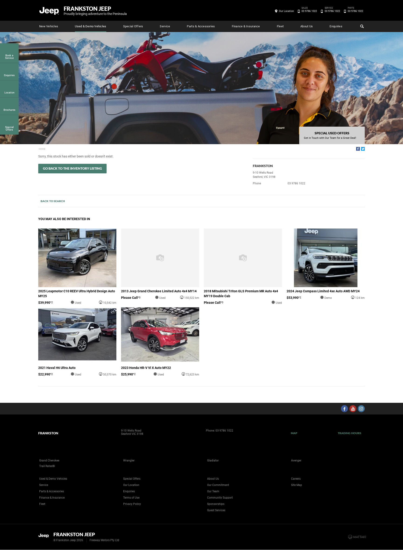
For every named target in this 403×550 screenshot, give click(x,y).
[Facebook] (358, 149)
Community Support (220, 497)
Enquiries (336, 26)
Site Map (296, 485)
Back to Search (53, 201)
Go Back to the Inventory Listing (72, 168)
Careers (296, 478)
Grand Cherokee (49, 460)
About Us (306, 26)
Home (42, 149)
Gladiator (213, 460)
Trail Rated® (47, 466)
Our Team (213, 491)
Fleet (280, 26)
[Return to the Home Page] (45, 536)
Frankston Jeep (95, 10)
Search (361, 26)
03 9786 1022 (309, 11)
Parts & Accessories (201, 26)
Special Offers (133, 26)
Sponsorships (215, 504)
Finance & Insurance (246, 26)
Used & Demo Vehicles (90, 26)
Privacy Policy (132, 504)
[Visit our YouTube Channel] (352, 408)
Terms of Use (131, 497)
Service (165, 26)
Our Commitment (218, 485)
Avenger (296, 460)
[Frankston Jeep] (49, 10)
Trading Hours (349, 433)
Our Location (286, 11)
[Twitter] (363, 149)
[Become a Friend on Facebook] (344, 408)
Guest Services (216, 510)
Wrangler (129, 460)
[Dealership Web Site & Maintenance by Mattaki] (357, 536)
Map (294, 433)
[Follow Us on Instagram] (361, 408)
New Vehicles (48, 26)
